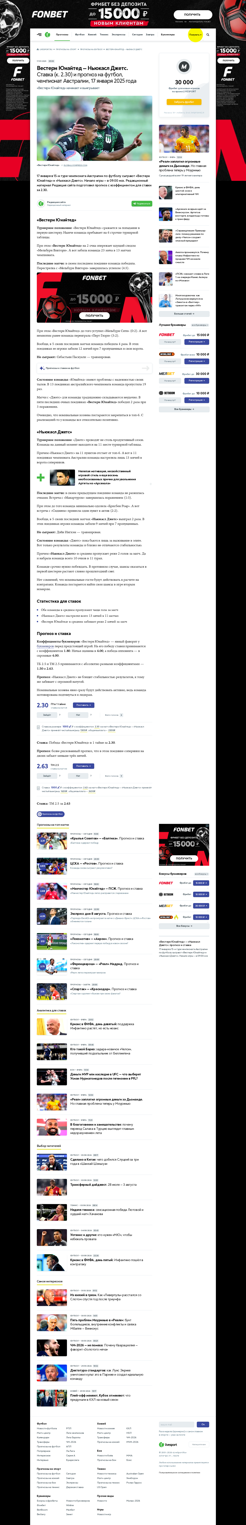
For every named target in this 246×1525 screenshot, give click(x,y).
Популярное (43, 1451)
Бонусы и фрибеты (47, 1500)
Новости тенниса (106, 1473)
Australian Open (135, 1473)
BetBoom (42, 1509)
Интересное (44, 1455)
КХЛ (128, 1428)
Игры (100, 1509)
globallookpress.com (75, 165)
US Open (102, 1487)
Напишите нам (199, 1444)
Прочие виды (105, 1496)
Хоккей (92, 34)
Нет (78, 715)
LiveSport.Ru (46, 49)
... (203, 39)
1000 (65, 726)
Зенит (69, 1514)
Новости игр (104, 1514)
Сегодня (137, 34)
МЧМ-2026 (132, 1442)
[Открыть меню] (40, 34)
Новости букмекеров (78, 1500)
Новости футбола (47, 1428)
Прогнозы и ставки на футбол (62, 368)
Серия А (70, 1455)
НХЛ (128, 1433)
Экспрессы (118, 34)
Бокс (129, 1460)
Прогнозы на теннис (48, 1487)
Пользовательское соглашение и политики (179, 1472)
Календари (43, 1437)
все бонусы (201, 874)
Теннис (104, 34)
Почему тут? (170, 342)
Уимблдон (132, 1478)
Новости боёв (105, 1455)
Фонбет (41, 1505)
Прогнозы (62, 34)
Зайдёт (47, 715)
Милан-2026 (133, 1500)
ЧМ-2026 (71, 1442)
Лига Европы (73, 1437)
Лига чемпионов (75, 1433)
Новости (102, 1500)
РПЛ (68, 1428)
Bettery (41, 1514)
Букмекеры (168, 34)
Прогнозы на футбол (91, 49)
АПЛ (68, 1446)
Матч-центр (44, 1433)
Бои (99, 1450)
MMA (129, 1455)
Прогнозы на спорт (66, 49)
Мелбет (70, 1509)
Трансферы (43, 1442)
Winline (70, 1505)
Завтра (150, 34)
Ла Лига (70, 1451)
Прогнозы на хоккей (48, 1478)
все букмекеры (200, 325)
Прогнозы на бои (46, 1482)
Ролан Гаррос (134, 1482)
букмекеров (45, 646)
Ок (203, 1424)
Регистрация (197, 341)
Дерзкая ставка (75, 1487)
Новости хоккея (106, 1428)
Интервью (42, 1460)
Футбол (79, 34)
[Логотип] (47, 34)
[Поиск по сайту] (209, 34)
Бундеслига (72, 1460)
